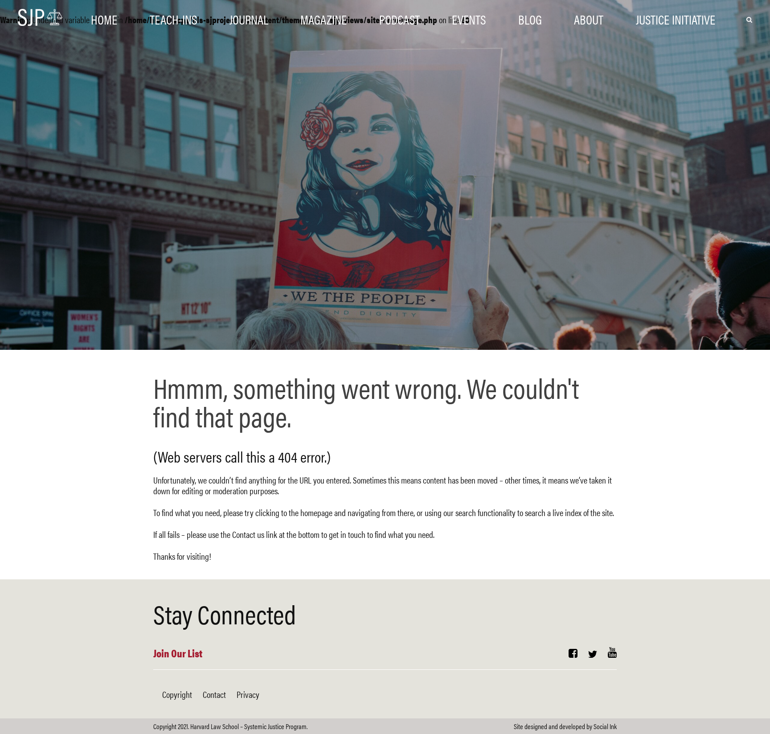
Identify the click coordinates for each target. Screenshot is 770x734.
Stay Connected (224, 613)
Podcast (399, 19)
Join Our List (177, 652)
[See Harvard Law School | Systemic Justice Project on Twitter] (592, 654)
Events (469, 19)
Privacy (248, 694)
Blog (530, 19)
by (565, 726)
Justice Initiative (675, 19)
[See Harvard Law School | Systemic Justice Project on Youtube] (612, 654)
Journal (248, 19)
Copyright (177, 694)
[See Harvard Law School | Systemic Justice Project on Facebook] (573, 654)
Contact (214, 694)
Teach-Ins (173, 19)
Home (104, 19)
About (588, 19)
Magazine (323, 19)
